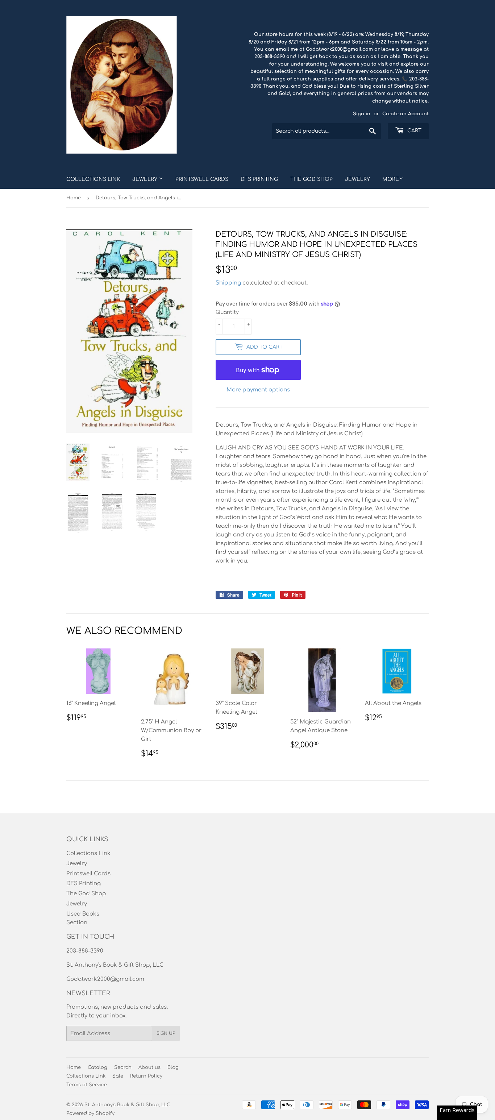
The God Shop (311, 179)
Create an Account (405, 113)
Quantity (227, 312)
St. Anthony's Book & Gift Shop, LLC (127, 1104)
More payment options (258, 390)
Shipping (228, 283)
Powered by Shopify (90, 1113)
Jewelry (145, 179)
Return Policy (146, 1076)
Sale (117, 1076)
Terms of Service (86, 1084)
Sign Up (166, 1033)
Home (73, 197)
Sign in (361, 113)
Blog (173, 1067)
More (390, 179)
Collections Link (93, 179)
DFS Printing (259, 179)
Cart (413, 130)
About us (149, 1067)
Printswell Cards (201, 179)
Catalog (97, 1067)
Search (123, 1067)
